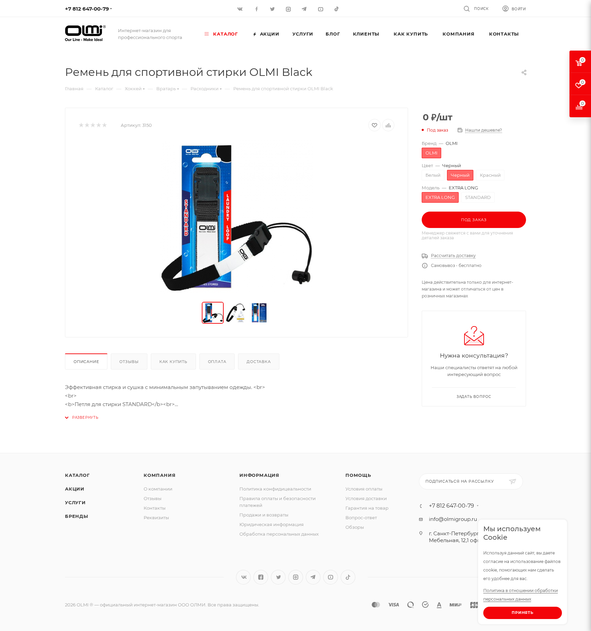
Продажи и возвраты (263, 515)
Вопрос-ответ (361, 517)
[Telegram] (305, 8)
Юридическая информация (271, 524)
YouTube (330, 577)
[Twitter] (273, 8)
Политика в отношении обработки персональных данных (520, 595)
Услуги (75, 502)
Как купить (173, 361)
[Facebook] (257, 8)
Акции (74, 489)
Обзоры (354, 527)
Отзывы (129, 361)
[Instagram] (289, 8)
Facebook (260, 577)
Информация (259, 475)
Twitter (278, 577)
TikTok (337, 8)
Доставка (259, 361)
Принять (523, 612)
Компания (159, 475)
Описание (86, 361)
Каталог (77, 475)
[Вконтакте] (241, 8)
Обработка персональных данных (279, 534)
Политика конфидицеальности (275, 489)
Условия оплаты (363, 489)
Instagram (295, 577)
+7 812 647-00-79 (87, 8)
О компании (158, 489)
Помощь (358, 475)
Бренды (76, 516)
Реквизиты (156, 517)
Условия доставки (366, 498)
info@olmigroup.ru (453, 519)
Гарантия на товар (367, 508)
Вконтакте (243, 577)
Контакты (155, 508)
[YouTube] (321, 8)
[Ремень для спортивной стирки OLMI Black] (237, 217)
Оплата (217, 361)
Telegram (313, 577)
